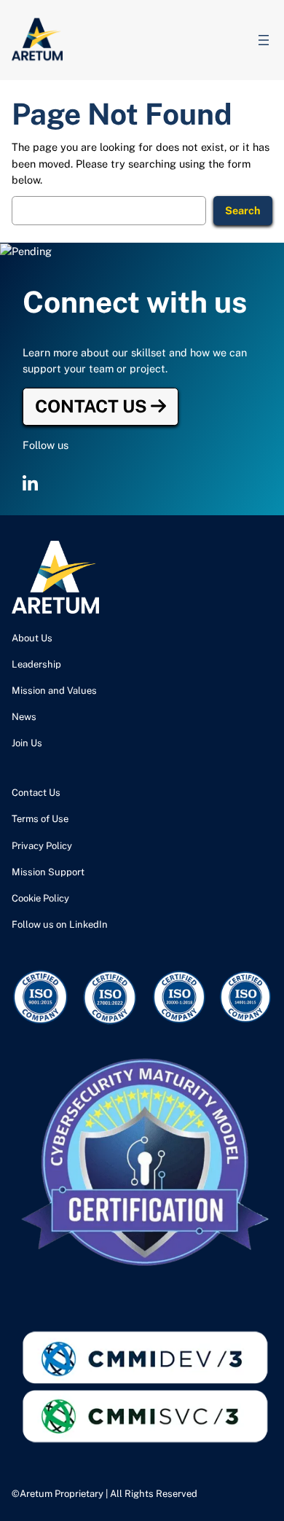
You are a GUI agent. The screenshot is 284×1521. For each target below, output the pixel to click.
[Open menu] (263, 40)
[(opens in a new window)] (30, 484)
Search (243, 210)
